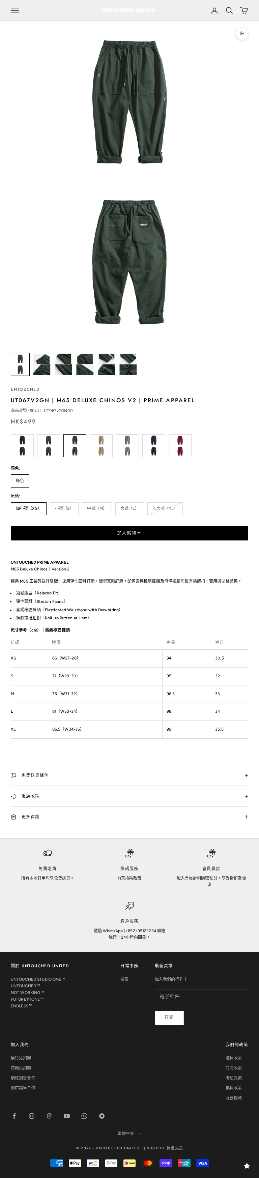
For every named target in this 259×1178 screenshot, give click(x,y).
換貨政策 (234, 1088)
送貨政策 (234, 1058)
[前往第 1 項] (20, 364)
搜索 (124, 979)
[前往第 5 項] (106, 364)
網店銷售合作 (23, 1088)
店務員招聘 (21, 1068)
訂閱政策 (234, 1068)
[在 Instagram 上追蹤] (31, 1116)
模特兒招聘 (21, 1058)
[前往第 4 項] (85, 364)
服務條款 (234, 1098)
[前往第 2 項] (41, 364)
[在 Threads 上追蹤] (49, 1116)
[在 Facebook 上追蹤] (14, 1116)
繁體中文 (126, 1133)
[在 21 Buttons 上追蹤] (101, 1116)
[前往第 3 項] (63, 364)
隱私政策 (234, 1078)
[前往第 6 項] (128, 364)
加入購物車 (129, 533)
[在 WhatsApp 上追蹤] (84, 1116)
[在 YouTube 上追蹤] (66, 1116)
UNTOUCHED (25, 389)
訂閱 (169, 1017)
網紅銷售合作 (23, 1078)
